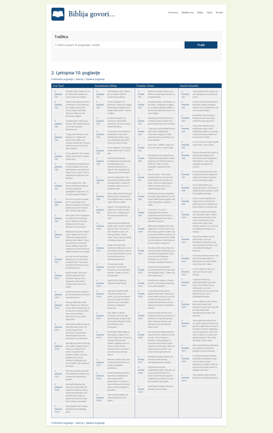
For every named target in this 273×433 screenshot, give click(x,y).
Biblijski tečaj (188, 12)
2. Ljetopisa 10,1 (58, 94)
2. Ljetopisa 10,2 (58, 105)
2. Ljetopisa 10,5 (58, 156)
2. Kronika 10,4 (141, 131)
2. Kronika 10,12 (141, 270)
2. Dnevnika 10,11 (185, 239)
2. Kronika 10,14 (141, 294)
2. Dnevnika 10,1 (185, 94)
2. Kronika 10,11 (141, 251)
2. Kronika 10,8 (141, 196)
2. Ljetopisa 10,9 (58, 218)
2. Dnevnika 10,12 (185, 258)
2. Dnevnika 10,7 (185, 174)
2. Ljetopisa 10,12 (58, 275)
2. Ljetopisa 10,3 (58, 124)
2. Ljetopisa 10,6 (58, 167)
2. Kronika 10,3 (141, 121)
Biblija (200, 12)
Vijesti (209, 12)
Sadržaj (79, 79)
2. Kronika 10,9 (141, 213)
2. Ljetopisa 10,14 (58, 305)
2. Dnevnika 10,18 (185, 359)
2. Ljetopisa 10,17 (58, 374)
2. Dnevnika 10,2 (185, 105)
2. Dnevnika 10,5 (185, 145)
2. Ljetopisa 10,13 (58, 295)
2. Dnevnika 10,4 (185, 129)
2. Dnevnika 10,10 (185, 215)
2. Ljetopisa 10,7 (58, 186)
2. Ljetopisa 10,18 (58, 387)
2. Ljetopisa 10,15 (58, 327)
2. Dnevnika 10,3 (185, 118)
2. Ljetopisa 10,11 (58, 259)
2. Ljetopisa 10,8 (58, 202)
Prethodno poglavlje (62, 79)
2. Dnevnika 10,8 (185, 188)
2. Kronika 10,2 (141, 105)
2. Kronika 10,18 (141, 370)
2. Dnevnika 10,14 (185, 282)
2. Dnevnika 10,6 (185, 155)
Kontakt (219, 12)
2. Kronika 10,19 (141, 389)
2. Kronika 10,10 (141, 229)
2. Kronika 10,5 (141, 148)
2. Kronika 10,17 (141, 359)
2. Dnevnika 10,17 (185, 348)
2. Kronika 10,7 (141, 177)
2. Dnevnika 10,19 (185, 378)
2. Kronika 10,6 (141, 158)
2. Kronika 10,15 (141, 316)
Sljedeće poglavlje (95, 79)
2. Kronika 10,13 (141, 283)
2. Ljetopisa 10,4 (58, 137)
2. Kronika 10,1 (141, 94)
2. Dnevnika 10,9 (185, 201)
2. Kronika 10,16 (141, 335)
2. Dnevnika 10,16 (185, 323)
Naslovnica (173, 12)
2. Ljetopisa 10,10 (58, 234)
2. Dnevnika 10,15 (185, 304)
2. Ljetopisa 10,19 (58, 409)
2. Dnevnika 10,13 (185, 272)
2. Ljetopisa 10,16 (58, 346)
